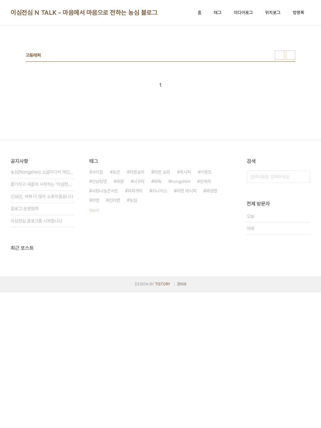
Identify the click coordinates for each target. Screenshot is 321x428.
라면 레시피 (186, 190)
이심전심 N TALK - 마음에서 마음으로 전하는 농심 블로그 (84, 12)
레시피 (185, 172)
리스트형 (290, 55)
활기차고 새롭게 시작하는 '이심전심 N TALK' (42, 184)
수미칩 (97, 172)
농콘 (116, 172)
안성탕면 (99, 181)
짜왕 (120, 181)
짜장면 (211, 190)
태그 (217, 12)
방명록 (298, 12)
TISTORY (162, 284)
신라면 (114, 200)
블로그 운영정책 (24, 208)
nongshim (180, 181)
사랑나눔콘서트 (105, 190)
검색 (304, 177)
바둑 (157, 181)
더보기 (94, 210)
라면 (95, 200)
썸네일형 (279, 55)
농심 (133, 200)
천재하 (205, 181)
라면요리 (137, 172)
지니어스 (159, 190)
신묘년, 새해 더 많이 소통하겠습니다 (42, 196)
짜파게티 (135, 190)
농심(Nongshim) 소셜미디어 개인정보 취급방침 (42, 172)
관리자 (182, 284)
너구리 (139, 181)
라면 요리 (162, 172)
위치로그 (272, 12)
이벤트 (206, 172)
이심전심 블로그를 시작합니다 (36, 220)
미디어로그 (243, 12)
